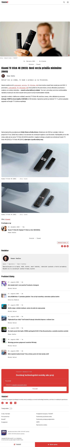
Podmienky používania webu (44, 416)
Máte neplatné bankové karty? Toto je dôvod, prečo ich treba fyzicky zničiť (28, 354)
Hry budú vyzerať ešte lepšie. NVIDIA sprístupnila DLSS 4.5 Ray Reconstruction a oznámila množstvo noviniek (38, 331)
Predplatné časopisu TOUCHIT (44, 413)
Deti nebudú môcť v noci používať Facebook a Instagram (23, 285)
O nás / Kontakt (5, 413)
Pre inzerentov (5, 416)
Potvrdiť (35, 389)
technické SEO (5, 440)
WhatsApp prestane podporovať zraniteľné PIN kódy (22, 342)
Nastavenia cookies (41, 425)
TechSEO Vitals (19, 440)
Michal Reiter (12, 288)
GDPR (37, 422)
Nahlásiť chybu (62, 242)
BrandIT (3, 419)
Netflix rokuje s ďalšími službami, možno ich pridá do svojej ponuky (26, 308)
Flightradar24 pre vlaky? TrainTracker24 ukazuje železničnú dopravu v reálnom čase (31, 319)
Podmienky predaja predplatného (45, 419)
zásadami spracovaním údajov (19, 385)
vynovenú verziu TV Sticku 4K (26, 85)
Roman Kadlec (11, 76)
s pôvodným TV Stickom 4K (18, 88)
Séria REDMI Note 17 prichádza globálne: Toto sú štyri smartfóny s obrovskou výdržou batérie (33, 296)
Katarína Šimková (13, 299)
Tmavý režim (5, 408)
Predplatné (4, 422)
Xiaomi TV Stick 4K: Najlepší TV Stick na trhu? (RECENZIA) (24, 230)
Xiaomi (7, 219)
